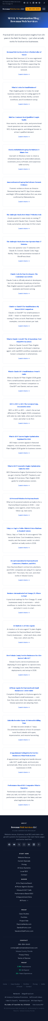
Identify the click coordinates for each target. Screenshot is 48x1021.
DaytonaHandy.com (24, 924)
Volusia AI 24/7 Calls (24, 890)
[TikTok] (44, 2)
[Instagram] (27, 2)
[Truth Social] (29, 845)
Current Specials (24, 861)
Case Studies (24, 914)
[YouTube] (36, 2)
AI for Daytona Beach (24, 883)
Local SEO (24, 871)
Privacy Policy (24, 955)
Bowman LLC (13, 9)
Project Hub (24, 921)
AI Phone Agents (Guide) (24, 887)
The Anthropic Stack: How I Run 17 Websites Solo (24, 215)
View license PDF (37, 1005)
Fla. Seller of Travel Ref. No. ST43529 (17, 1005)
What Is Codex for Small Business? (24, 87)
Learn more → (24, 74)
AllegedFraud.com (27, 994)
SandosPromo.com (24, 928)
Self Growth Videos (35, 997)
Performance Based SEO (24, 894)
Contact (24, 875)
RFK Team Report (36, 1001)
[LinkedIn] (33, 2)
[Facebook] (24, 2)
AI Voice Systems (24, 868)
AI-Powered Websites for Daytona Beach (24, 498)
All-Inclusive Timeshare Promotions (16, 997)
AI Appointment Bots (24, 897)
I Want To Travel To (12, 1001)
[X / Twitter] (30, 2)
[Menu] (43, 8)
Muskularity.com (24, 1001)
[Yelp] (39, 845)
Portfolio (24, 917)
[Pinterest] (39, 2)
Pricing (24, 864)
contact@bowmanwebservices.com (24, 948)
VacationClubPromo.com (24, 931)
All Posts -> (24, 900)
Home (5, 984)
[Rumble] (24, 845)
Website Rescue (24, 857)
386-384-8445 (24, 944)
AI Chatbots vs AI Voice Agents (24, 626)
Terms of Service (24, 958)
